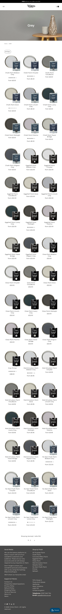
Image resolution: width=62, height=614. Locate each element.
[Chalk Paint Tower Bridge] (49, 125)
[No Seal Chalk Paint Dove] (49, 479)
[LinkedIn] (11, 604)
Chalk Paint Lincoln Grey (31, 105)
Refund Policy (9, 588)
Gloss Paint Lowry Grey (31, 312)
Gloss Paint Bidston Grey (50, 255)
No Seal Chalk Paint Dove (49, 489)
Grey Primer (12, 368)
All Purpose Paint (39, 552)
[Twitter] (7, 604)
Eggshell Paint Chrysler (49, 166)
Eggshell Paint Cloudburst (12, 194)
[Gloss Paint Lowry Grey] (31, 301)
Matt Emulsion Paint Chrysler (49, 369)
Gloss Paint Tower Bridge (31, 340)
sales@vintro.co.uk (44, 595)
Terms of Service (10, 592)
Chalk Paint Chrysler (31, 73)
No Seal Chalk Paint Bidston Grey (49, 457)
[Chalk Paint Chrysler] (31, 63)
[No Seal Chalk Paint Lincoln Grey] (12, 507)
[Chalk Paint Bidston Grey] (12, 63)
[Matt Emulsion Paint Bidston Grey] (31, 358)
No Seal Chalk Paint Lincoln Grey (12, 518)
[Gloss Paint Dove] (49, 273)
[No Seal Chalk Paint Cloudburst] (31, 479)
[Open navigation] (3, 6)
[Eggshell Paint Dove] (31, 184)
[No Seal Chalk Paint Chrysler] (12, 479)
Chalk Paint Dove (12, 105)
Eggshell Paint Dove (31, 194)
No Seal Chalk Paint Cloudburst (31, 489)
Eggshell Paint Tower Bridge (12, 255)
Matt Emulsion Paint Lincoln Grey (49, 401)
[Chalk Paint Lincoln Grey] (31, 95)
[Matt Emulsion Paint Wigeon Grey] (31, 447)
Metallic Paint (37, 565)
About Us (7, 594)
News (6, 596)
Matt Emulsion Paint (40, 563)
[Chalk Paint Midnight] (12, 125)
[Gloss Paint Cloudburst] (31, 273)
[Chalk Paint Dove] (12, 95)
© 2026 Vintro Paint (11, 607)
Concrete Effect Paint (40, 557)
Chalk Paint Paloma (31, 135)
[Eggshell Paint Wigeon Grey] (31, 244)
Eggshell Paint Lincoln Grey (50, 194)
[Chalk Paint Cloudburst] (49, 63)
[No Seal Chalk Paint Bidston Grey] (49, 447)
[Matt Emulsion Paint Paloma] (49, 419)
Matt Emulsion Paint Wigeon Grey (31, 457)
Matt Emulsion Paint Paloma (49, 429)
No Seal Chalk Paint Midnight (49, 518)
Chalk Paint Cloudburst (49, 73)
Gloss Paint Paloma (12, 340)
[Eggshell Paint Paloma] (49, 212)
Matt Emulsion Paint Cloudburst (12, 401)
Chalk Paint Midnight (12, 135)
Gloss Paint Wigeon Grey (49, 340)
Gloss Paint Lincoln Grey (12, 312)
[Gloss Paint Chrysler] (12, 273)
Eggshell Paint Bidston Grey (31, 166)
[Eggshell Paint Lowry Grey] (12, 212)
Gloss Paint (37, 561)
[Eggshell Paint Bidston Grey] (31, 156)
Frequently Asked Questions (14, 584)
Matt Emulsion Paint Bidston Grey (31, 369)
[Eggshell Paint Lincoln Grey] (49, 184)
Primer (35, 569)
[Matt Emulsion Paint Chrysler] (49, 358)
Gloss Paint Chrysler (12, 283)
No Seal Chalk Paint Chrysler (12, 489)
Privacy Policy (9, 586)
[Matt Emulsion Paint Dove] (31, 390)
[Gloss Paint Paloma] (12, 330)
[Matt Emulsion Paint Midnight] (31, 419)
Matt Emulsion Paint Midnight (31, 429)
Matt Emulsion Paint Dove (31, 401)
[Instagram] (13, 604)
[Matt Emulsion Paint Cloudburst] (12, 390)
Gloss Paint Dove (49, 283)
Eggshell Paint (38, 559)
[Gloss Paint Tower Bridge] (31, 330)
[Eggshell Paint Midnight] (31, 212)
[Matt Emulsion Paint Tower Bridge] (12, 447)
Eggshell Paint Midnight (31, 223)
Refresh (35, 571)
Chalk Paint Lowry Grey (49, 105)
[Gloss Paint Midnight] (49, 301)
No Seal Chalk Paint (40, 567)
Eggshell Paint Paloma (49, 223)
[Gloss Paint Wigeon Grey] (49, 330)
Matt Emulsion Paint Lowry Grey (12, 429)
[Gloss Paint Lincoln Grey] (12, 301)
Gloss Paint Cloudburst (31, 283)
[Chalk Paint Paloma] (31, 125)
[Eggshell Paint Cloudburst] (12, 184)
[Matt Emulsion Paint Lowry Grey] (12, 419)
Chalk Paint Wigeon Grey (12, 166)
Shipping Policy (10, 590)
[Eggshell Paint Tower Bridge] (12, 244)
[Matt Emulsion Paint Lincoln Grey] (49, 390)
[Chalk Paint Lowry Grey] (49, 95)
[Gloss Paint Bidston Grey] (49, 244)
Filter (8, 52)
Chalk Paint (37, 555)
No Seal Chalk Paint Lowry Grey (31, 518)
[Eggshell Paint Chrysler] (49, 156)
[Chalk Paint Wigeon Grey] (12, 156)
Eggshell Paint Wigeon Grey (31, 255)
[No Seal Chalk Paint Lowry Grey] (31, 507)
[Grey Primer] (12, 358)
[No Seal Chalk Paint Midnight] (49, 507)
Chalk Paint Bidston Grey (12, 73)
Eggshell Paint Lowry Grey (12, 223)
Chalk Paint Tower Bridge (49, 136)
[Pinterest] (9, 604)
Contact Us (8, 582)
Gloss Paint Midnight (49, 311)
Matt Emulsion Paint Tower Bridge (12, 457)
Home (5, 43)
